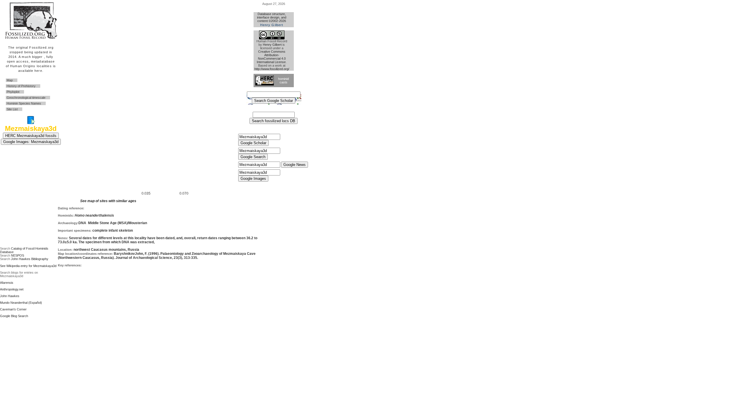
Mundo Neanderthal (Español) (21, 302)
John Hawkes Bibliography (29, 259)
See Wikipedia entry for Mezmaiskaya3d (28, 266)
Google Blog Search (14, 316)
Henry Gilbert (272, 44)
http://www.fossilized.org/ (271, 69)
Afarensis (6, 282)
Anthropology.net (11, 289)
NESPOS (17, 255)
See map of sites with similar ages (108, 201)
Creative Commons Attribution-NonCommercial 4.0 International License (271, 57)
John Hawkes (9, 296)
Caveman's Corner (13, 309)
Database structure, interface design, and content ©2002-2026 (271, 19)
